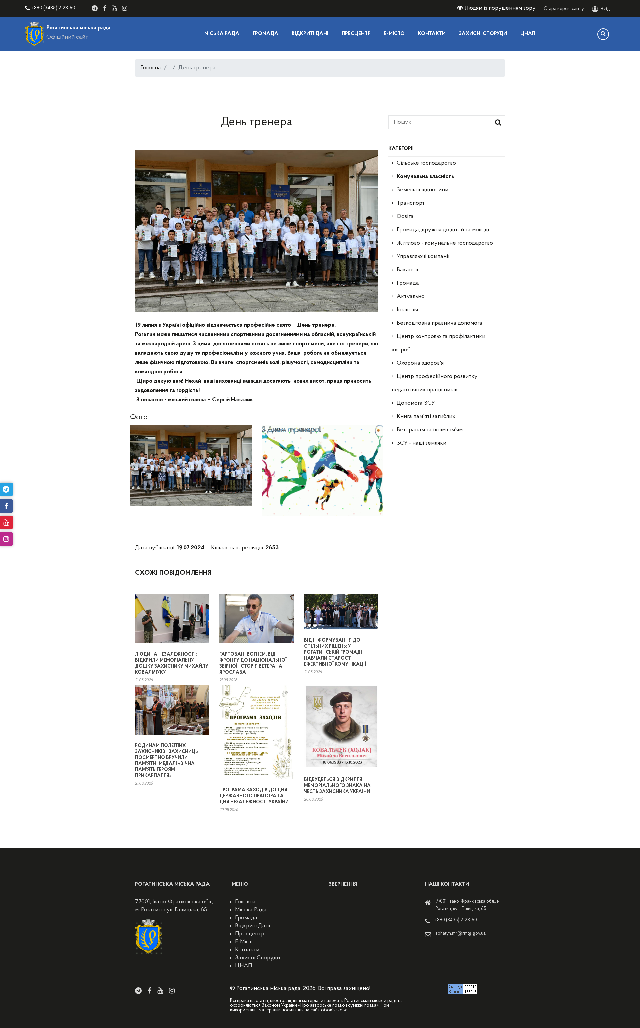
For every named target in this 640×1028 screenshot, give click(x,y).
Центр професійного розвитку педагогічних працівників (435, 383)
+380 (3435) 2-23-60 (53, 8)
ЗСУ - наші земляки (421, 443)
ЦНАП (527, 33)
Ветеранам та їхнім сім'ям (430, 430)
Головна (150, 68)
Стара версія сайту (564, 8)
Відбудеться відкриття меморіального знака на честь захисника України (337, 785)
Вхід (605, 9)
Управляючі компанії (423, 257)
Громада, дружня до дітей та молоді (443, 230)
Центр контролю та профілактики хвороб (438, 343)
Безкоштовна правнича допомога (439, 323)
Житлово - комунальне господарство (445, 243)
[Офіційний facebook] (104, 8)
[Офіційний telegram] (94, 8)
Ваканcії (407, 270)
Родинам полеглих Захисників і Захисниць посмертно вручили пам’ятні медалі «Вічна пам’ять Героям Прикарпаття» (166, 760)
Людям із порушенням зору (500, 8)
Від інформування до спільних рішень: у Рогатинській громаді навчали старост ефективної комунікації (335, 652)
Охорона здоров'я (420, 363)
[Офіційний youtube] (114, 8)
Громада (265, 33)
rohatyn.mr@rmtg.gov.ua (461, 933)
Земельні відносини (422, 190)
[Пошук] (603, 34)
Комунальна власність (425, 177)
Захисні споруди (483, 33)
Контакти (432, 33)
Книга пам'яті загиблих (426, 417)
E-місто (394, 33)
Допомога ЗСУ (416, 403)
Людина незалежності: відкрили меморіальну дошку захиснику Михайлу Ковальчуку (171, 663)
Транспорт (411, 203)
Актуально (411, 297)
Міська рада (221, 33)
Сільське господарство (426, 163)
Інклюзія (407, 310)
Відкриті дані (310, 33)
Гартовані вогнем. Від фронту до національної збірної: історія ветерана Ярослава (253, 663)
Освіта (405, 217)
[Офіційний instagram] (124, 8)
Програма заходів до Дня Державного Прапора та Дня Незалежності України (254, 796)
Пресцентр (356, 33)
